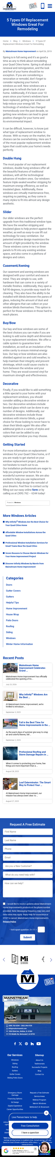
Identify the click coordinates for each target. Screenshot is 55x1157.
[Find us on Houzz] (32, 1043)
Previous (4, 960)
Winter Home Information (19, 644)
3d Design (15, 1102)
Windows (26, 41)
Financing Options (15, 1099)
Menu (50, 6)
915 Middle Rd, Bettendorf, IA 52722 (22, 1034)
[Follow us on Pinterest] (26, 1043)
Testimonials (39, 1064)
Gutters (10, 596)
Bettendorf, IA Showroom (39, 1107)
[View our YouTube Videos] (39, 1043)
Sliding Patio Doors (15, 1078)
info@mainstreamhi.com (18, 1028)
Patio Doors (12, 620)
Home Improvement (16, 608)
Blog (15, 41)
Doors (9, 584)
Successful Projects (39, 1067)
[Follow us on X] (20, 1043)
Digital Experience (15, 1106)
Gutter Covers (13, 590)
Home (5, 41)
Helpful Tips (12, 602)
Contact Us (39, 1074)
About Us (39, 1060)
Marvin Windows (39, 1103)
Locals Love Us (33, 6)
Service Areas (39, 1096)
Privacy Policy (9, 921)
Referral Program (39, 1100)
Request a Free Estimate (39, 1093)
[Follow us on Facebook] (15, 1043)
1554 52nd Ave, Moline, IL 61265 (20, 1031)
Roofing (10, 626)
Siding (9, 632)
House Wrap (12, 614)
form (35, 489)
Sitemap (39, 1055)
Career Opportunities (15, 1109)
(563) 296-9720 (26, 1026)
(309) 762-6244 (42, 6)
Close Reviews (35, 1149)
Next (50, 960)
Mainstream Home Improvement (9, 6)
